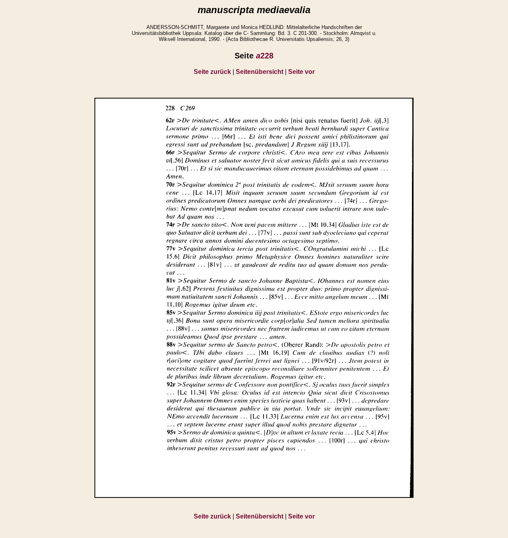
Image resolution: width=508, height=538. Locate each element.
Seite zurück (212, 71)
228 (264, 55)
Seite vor (301, 71)
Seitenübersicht (259, 71)
